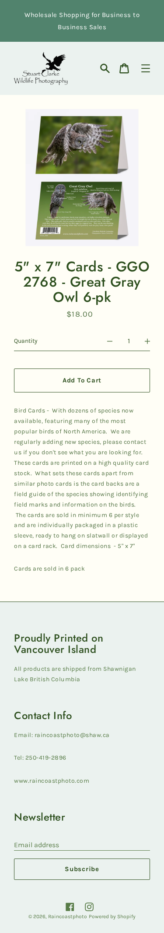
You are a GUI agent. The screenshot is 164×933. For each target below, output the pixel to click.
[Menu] (145, 68)
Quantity (26, 341)
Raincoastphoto (67, 916)
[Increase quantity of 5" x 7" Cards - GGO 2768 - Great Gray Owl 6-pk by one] (147, 341)
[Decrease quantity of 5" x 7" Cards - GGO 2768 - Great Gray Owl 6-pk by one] (110, 341)
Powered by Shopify (112, 916)
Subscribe (82, 869)
